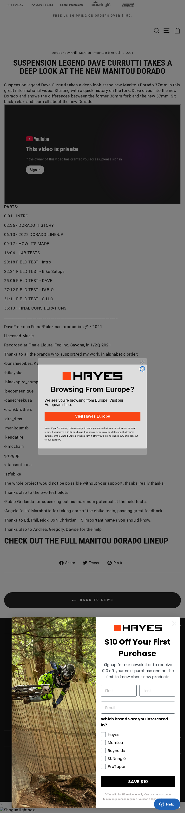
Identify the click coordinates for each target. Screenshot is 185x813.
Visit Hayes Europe (92, 416)
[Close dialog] (142, 368)
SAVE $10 (138, 782)
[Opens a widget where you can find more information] (167, 805)
